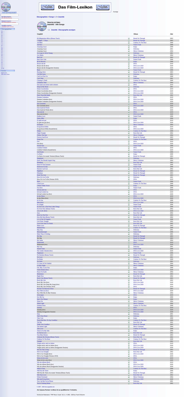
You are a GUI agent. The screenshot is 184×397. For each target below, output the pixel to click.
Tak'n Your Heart (42, 316)
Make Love (40, 225)
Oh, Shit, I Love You (43, 267)
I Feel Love (40, 183)
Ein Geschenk (41, 103)
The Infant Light (42, 326)
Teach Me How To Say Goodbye (47, 320)
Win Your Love (41, 375)
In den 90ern (41, 196)
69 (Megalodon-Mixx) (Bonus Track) (48, 38)
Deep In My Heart (42, 87)
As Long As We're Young (45, 53)
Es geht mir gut (41, 120)
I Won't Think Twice (43, 185)
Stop (38, 314)
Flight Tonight (41, 133)
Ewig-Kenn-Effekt (42, 127)
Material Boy (41, 227)
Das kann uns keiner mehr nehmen (47, 84)
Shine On (40, 301)
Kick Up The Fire (42, 215)
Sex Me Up (40, 297)
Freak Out (40, 139)
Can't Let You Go (42, 76)
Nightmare (40, 253)
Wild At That (41, 368)
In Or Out (40, 200)
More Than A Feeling (43, 234)
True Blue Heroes (42, 335)
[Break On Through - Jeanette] (129, 38)
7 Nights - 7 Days (42, 40)
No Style (39, 261)
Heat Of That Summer (44, 164)
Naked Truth (137, 45)
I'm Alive (40, 188)
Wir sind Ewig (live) (43, 379)
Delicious (136, 49)
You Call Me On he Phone (45, 381)
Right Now (40, 276)
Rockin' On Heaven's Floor (45, 288)
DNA (135, 63)
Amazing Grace (42, 47)
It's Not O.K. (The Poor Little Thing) (48, 206)
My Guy (39, 246)
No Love (39, 257)
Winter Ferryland (42, 377)
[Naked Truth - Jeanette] (129, 45)
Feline (39, 131)
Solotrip (39, 307)
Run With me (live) (43, 291)
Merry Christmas (138, 51)
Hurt (38, 181)
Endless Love (41, 116)
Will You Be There (42, 370)
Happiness (40, 158)
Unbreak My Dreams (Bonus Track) (48, 337)
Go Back (39, 154)
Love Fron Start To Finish (45, 223)
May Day (40, 230)
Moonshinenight (42, 232)
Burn (38, 70)
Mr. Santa (40, 240)
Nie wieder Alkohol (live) (45, 251)
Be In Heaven (41, 61)
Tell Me (39, 322)
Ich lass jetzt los (41, 190)
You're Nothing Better (43, 383)
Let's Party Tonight (42, 221)
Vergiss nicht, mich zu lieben (45, 343)
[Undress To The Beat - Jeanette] (129, 43)
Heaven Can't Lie (42, 169)
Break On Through (139, 38)
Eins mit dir (40, 112)
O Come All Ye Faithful (44, 263)
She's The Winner (42, 299)
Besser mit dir (41, 63)
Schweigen (40, 295)
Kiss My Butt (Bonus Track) (45, 217)
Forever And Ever (42, 137)
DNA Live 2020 (138, 66)
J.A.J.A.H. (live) (42, 211)
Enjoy (135, 47)
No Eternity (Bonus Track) (45, 255)
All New (39, 45)
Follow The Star (42, 135)
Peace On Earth (41, 272)
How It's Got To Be (43, 177)
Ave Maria (40, 55)
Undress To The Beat (139, 42)
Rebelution (40, 274)
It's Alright (40, 204)
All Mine (39, 42)
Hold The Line (41, 175)
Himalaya (40, 173)
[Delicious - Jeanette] (129, 49)
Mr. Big (39, 236)
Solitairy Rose (41, 305)
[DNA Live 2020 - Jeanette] (129, 66)
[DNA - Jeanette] (129, 64)
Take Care (40, 318)
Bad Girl (39, 57)
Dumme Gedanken (42, 97)
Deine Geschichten (42, 89)
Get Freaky (40, 152)
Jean (38, 213)
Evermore (40, 124)
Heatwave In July (42, 166)
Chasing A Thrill (42, 80)
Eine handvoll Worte (43, 108)
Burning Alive (41, 72)
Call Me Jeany (41, 74)
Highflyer (40, 171)
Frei (38, 141)
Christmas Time (41, 82)
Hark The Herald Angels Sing (46, 160)
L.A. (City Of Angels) (43, 219)
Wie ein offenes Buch (43, 362)
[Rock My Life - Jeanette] (129, 95)
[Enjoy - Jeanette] (129, 47)
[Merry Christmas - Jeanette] (129, 51)
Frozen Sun (40, 145)
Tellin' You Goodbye (43, 324)
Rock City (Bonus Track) (44, 278)
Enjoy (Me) (40, 118)
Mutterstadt (40, 242)
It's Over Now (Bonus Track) (46, 209)
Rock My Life (137, 95)
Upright (39, 341)
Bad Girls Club (41, 59)
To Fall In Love (41, 333)
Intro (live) (40, 202)
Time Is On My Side (43, 331)
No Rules (40, 259)
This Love (40, 328)
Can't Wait (40, 78)
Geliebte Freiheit (42, 148)
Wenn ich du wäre (42, 358)
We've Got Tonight (42, 352)
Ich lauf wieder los (42, 192)
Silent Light (40, 303)
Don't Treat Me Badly (43, 95)
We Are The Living (43, 349)
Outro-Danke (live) (43, 270)
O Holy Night (41, 265)
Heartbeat (40, 162)
